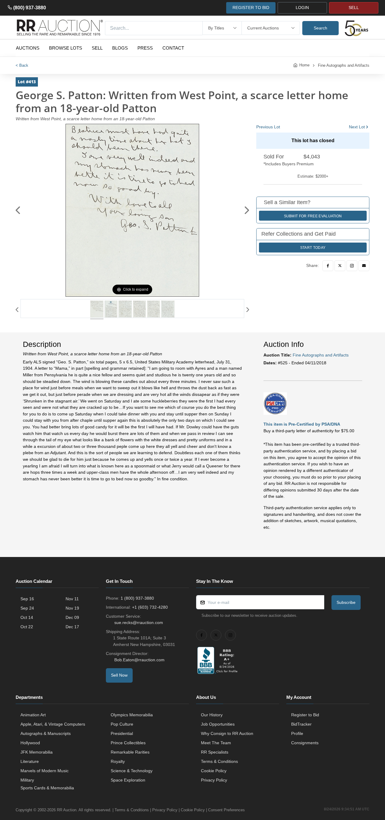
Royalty (118, 761)
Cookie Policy (213, 770)
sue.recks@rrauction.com (138, 622)
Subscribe (346, 602)
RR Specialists (214, 752)
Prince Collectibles (128, 742)
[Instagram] (351, 265)
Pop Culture (122, 724)
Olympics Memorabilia (132, 714)
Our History (212, 714)
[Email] (364, 265)
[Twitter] (339, 265)
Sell (97, 47)
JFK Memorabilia (36, 752)
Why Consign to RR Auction (227, 733)
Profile (297, 733)
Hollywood (30, 742)
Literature (29, 761)
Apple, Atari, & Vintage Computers (52, 724)
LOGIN (302, 7)
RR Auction (66, 810)
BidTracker (301, 724)
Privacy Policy (214, 780)
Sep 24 (27, 608)
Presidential (122, 733)
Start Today (312, 248)
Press (145, 47)
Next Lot (357, 126)
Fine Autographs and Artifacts (343, 65)
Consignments (305, 742)
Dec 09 (72, 617)
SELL (354, 7)
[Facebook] (327, 265)
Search (320, 28)
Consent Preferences (226, 810)
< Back (22, 65)
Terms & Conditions (219, 761)
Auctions (27, 47)
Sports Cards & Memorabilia (47, 787)
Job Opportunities (218, 724)
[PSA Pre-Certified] (275, 403)
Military (27, 780)
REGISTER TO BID (251, 7)
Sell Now (119, 675)
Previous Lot (268, 126)
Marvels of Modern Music (44, 770)
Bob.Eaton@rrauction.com (139, 659)
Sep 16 (27, 598)
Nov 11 (72, 598)
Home (304, 65)
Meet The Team (216, 742)
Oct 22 (26, 626)
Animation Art (33, 714)
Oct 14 (26, 617)
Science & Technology (131, 770)
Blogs (120, 47)
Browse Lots (65, 47)
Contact (173, 47)
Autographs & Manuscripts (45, 733)
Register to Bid (305, 714)
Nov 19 (72, 608)
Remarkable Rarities (130, 752)
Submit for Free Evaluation (313, 216)
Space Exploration (128, 780)
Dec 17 (72, 626)
